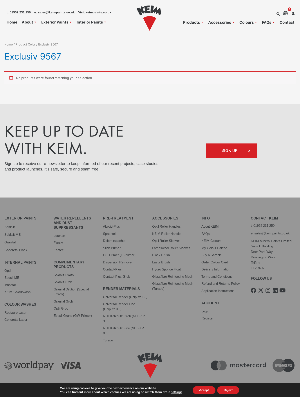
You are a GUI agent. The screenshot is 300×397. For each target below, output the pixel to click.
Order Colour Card (214, 262)
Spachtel (109, 234)
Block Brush (161, 255)
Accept (204, 390)
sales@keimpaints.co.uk (272, 233)
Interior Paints (90, 22)
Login (205, 311)
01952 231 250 (264, 225)
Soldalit (9, 227)
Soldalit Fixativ (64, 275)
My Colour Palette (214, 248)
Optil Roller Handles (166, 226)
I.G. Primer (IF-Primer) (119, 255)
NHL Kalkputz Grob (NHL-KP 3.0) (124, 318)
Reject (228, 390)
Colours (246, 22)
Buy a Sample (211, 255)
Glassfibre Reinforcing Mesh (172, 276)
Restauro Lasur (15, 312)
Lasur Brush (161, 262)
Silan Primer (112, 248)
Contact (287, 22)
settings (176, 392)
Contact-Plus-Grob (116, 276)
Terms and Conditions (217, 276)
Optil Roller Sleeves (166, 241)
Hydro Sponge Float (166, 269)
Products (191, 22)
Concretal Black (15, 250)
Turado (108, 340)
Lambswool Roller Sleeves (171, 248)
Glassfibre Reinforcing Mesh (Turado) (172, 286)
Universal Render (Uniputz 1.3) (125, 297)
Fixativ (58, 243)
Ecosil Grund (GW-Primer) (73, 315)
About (27, 22)
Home (12, 22)
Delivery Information (215, 269)
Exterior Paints (55, 22)
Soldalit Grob (63, 282)
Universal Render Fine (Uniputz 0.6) (119, 306)
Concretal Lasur (15, 319)
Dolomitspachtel (114, 241)
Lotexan (59, 235)
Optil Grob (61, 308)
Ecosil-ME (11, 277)
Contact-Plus (112, 269)
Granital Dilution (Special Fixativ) (71, 291)
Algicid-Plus (111, 226)
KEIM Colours (211, 241)
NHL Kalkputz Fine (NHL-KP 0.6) (123, 330)
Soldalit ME (12, 234)
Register (207, 318)
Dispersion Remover (118, 262)
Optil (7, 270)
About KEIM (210, 226)
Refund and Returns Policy (220, 283)
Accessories (219, 22)
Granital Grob (63, 301)
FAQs (266, 22)
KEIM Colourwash (17, 292)
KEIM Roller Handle (166, 234)
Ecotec (59, 250)
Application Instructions (218, 291)
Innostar (10, 285)
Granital (10, 242)
